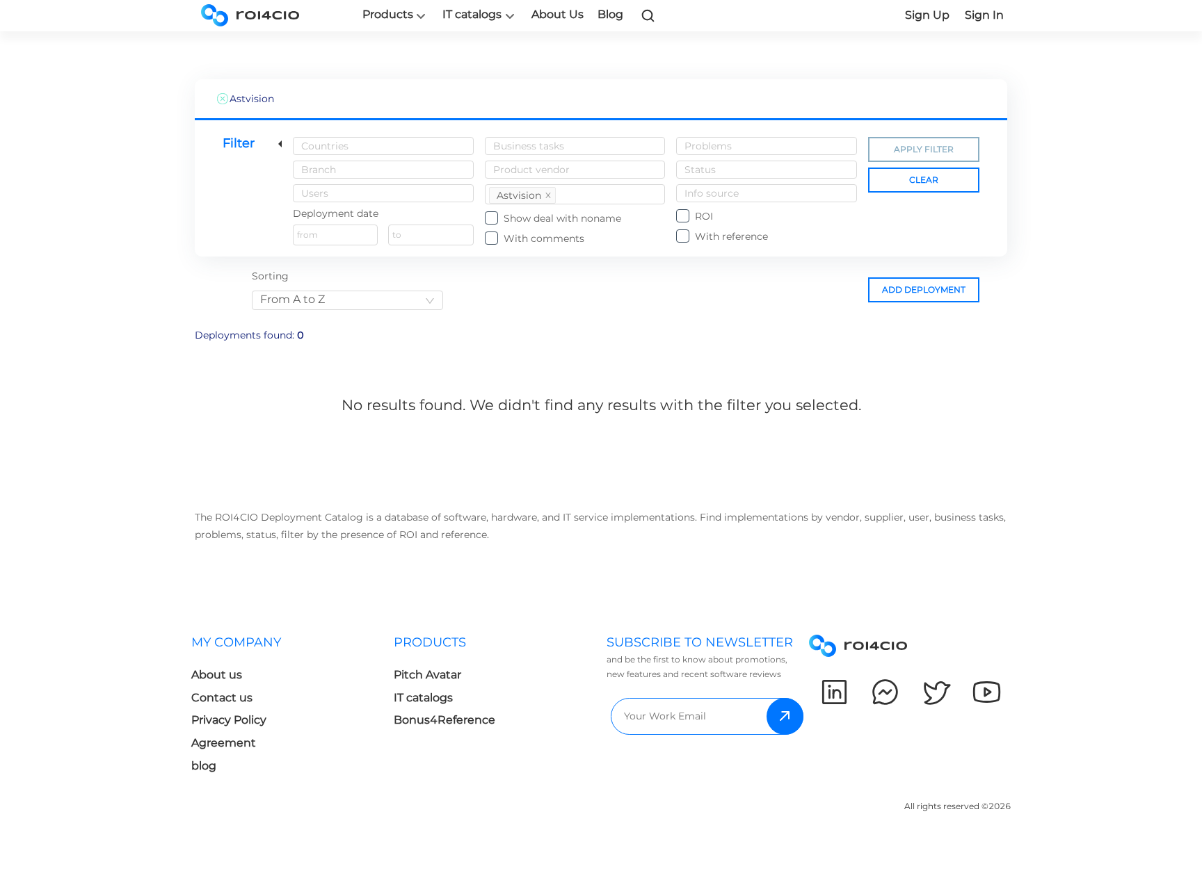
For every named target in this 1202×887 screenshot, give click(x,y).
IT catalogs (472, 14)
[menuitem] (292, 708)
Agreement (223, 742)
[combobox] (383, 146)
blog (203, 765)
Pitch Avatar (427, 674)
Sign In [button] (984, 15)
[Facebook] (885, 692)
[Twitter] (936, 692)
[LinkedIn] (834, 692)
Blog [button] (610, 14)
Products (387, 14)
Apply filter (924, 149)
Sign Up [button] (927, 15)
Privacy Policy (228, 719)
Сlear (923, 179)
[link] (648, 15)
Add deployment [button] (923, 289)
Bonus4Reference (444, 719)
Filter (239, 143)
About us (216, 674)
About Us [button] (557, 14)
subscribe (785, 716)
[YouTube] (986, 692)
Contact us (222, 697)
